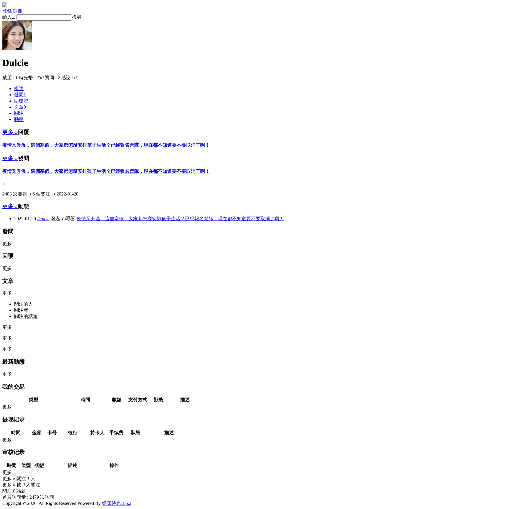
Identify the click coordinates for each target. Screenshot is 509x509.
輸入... (8, 17)
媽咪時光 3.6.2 (116, 503)
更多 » (10, 132)
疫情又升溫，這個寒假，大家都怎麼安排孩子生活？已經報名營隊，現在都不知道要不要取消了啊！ (106, 144)
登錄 (7, 11)
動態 (19, 119)
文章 (20, 107)
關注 (19, 113)
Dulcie (43, 218)
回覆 (21, 100)
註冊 (17, 11)
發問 (20, 94)
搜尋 (77, 17)
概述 (19, 88)
